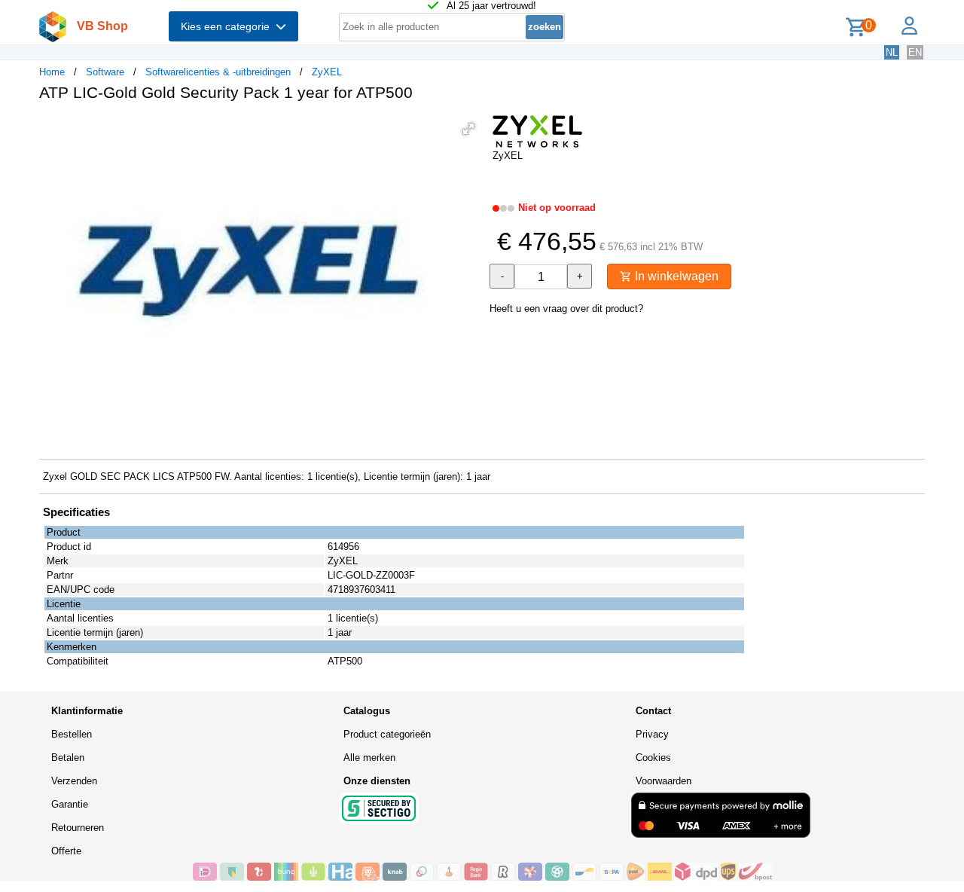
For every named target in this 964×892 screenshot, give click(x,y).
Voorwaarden (663, 781)
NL (892, 52)
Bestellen (71, 734)
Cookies (653, 757)
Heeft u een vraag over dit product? (566, 308)
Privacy (652, 734)
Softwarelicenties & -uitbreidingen (218, 72)
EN (915, 52)
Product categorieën (387, 734)
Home (52, 72)
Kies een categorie (228, 26)
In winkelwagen (675, 276)
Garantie (69, 804)
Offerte (66, 851)
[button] (468, 129)
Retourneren (77, 827)
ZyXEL (327, 72)
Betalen (67, 757)
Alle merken (369, 757)
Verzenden (74, 781)
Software (105, 72)
